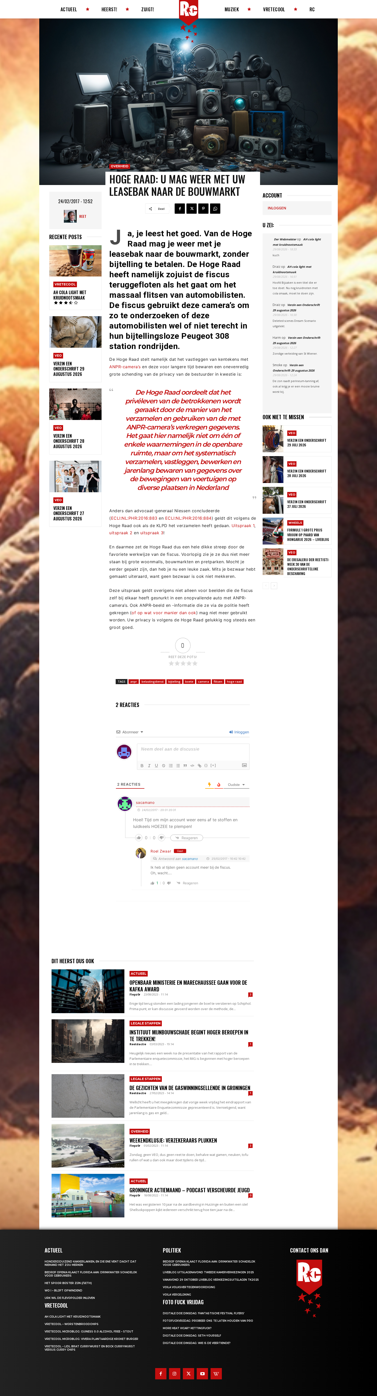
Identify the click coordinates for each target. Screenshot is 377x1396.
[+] (213, 765)
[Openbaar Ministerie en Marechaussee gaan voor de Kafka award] (88, 991)
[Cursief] (149, 766)
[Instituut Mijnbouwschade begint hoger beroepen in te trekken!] (88, 1041)
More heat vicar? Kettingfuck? (187, 1328)
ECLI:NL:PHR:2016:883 (134, 518)
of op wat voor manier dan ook (164, 612)
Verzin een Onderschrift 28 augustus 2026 (68, 441)
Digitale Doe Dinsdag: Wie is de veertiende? (197, 1343)
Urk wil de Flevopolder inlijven (70, 1298)
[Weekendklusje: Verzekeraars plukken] (88, 1145)
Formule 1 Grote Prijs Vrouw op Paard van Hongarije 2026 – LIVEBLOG (308, 534)
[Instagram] (174, 1373)
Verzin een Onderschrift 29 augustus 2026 (68, 369)
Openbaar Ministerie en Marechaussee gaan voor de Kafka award (188, 986)
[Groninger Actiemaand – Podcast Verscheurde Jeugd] (88, 1195)
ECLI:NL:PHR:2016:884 (188, 518)
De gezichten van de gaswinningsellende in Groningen (190, 1088)
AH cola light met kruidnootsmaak (69, 295)
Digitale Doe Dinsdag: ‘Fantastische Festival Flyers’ (203, 1313)
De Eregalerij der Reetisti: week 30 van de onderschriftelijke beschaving (308, 566)
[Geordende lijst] (170, 766)
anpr (133, 681)
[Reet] (71, 216)
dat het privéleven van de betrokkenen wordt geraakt (183, 401)
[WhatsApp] (215, 208)
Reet (82, 216)
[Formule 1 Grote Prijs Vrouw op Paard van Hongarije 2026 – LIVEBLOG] (273, 531)
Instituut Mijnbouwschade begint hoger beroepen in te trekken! (189, 1035)
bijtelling (174, 681)
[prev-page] (266, 585)
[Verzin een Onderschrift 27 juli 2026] (273, 500)
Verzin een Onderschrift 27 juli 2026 (306, 504)
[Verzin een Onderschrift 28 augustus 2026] (75, 404)
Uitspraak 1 (243, 525)
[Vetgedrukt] (142, 766)
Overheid (119, 166)
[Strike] (163, 766)
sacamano (190, 859)
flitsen (218, 681)
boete (189, 681)
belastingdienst (153, 681)
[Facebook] (180, 208)
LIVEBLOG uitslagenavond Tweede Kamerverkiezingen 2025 (208, 1272)
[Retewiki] (216, 1373)
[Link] (199, 766)
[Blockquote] (185, 766)
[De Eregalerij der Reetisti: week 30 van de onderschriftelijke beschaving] (273, 561)
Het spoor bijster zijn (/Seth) (68, 1283)
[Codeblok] (192, 766)
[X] (191, 208)
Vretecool (65, 284)
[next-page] (274, 585)
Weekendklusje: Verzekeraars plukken (173, 1140)
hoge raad (234, 681)
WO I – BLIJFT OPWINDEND (63, 1290)
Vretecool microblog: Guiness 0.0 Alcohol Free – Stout (89, 1331)
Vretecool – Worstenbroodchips (71, 1324)
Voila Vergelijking (177, 1294)
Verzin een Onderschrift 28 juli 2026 (306, 473)
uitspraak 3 (152, 532)
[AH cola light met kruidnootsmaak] (75, 261)
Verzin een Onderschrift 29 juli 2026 (306, 442)
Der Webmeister (285, 239)
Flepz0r (135, 994)
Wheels (295, 523)
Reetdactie (138, 1044)
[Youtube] (202, 1373)
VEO (58, 355)
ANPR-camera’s (125, 366)
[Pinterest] (203, 208)
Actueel (138, 974)
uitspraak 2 (121, 532)
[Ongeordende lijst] (178, 766)
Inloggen (241, 732)
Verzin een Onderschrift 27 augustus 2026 (68, 513)
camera (203, 681)
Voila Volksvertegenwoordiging (189, 1287)
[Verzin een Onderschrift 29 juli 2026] (273, 438)
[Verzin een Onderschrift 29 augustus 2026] (75, 332)
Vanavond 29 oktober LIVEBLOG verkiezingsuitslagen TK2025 (211, 1279)
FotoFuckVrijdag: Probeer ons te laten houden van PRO (208, 1320)
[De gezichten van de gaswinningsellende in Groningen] (88, 1096)
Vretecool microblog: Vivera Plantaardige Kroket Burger (91, 1339)
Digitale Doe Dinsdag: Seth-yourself (192, 1335)
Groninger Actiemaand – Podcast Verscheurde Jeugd (190, 1190)
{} (206, 765)
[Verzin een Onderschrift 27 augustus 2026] (75, 476)
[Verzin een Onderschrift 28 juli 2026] (273, 469)
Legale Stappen (146, 1023)
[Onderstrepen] (156, 766)
